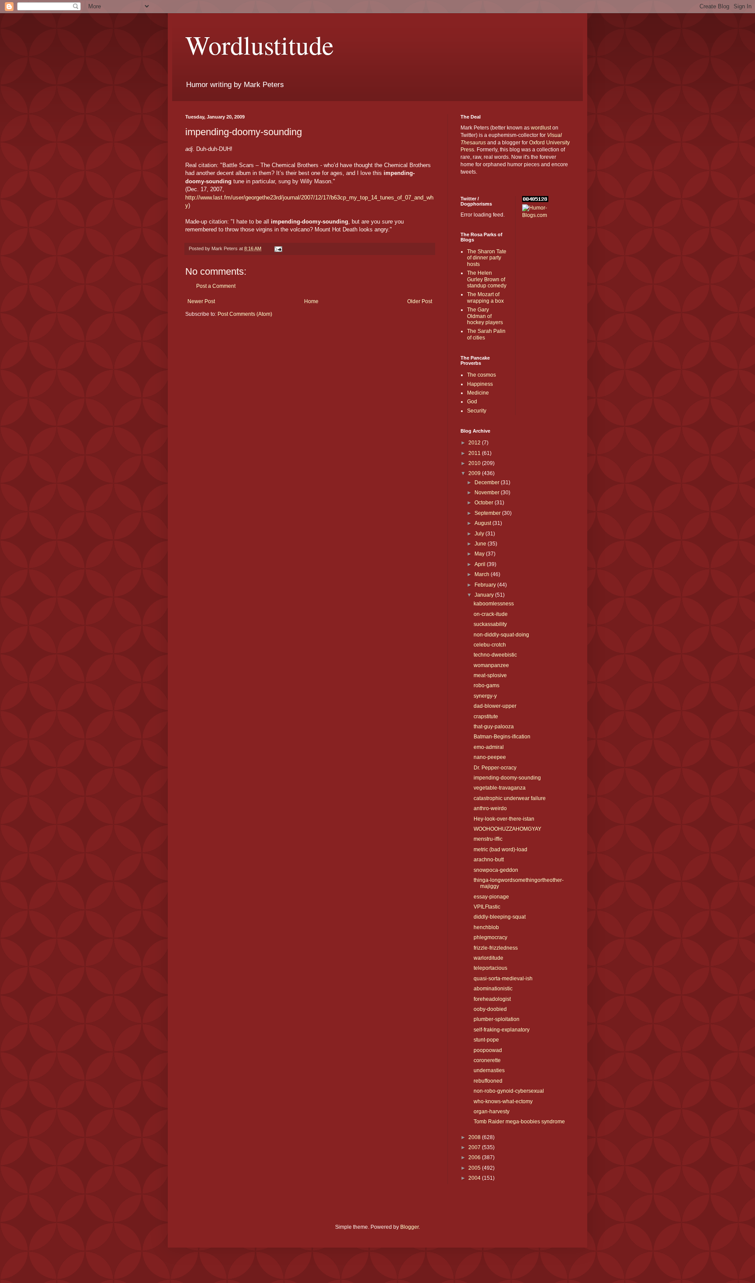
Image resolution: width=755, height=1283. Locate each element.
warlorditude (488, 958)
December (487, 482)
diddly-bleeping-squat (500, 917)
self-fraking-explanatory (502, 1030)
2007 (475, 1147)
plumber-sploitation (496, 1019)
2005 (475, 1168)
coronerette (487, 1060)
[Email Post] (278, 248)
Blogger (409, 1227)
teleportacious (490, 968)
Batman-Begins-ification (502, 737)
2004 (475, 1178)
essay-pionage (491, 897)
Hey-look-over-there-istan (504, 819)
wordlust (541, 128)
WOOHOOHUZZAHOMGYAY (507, 829)
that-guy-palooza (494, 727)
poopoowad (488, 1050)
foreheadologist (492, 999)
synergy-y (485, 696)
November (487, 492)
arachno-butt (489, 859)
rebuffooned (488, 1081)
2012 (475, 443)
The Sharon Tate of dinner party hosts (486, 257)
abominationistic (493, 989)
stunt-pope (486, 1040)
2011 (475, 453)
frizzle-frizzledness (496, 948)
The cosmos (481, 375)
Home (311, 301)
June (481, 544)
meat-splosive (490, 675)
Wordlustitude (259, 44)
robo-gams (486, 685)
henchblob (486, 927)
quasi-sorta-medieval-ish (503, 978)
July (479, 534)
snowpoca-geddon (496, 870)
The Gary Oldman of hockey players (485, 316)
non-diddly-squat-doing (501, 635)
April (480, 564)
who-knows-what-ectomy (503, 1101)
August (483, 523)
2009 (475, 473)
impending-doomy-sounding (507, 778)
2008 (475, 1137)
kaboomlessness (494, 604)
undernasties (489, 1070)
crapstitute (486, 716)
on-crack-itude (491, 614)
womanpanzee (491, 665)
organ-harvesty (491, 1111)
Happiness (480, 384)
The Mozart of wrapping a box (485, 297)
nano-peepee (490, 757)
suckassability (490, 624)
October (484, 503)
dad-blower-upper (495, 706)
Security (476, 411)
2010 (475, 463)
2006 (475, 1157)
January (484, 595)
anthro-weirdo (490, 808)
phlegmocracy (490, 937)
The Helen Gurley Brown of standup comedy (486, 279)
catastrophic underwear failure (510, 798)
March (482, 574)
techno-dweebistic (495, 655)
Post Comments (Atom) (245, 314)
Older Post (419, 301)
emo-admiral (489, 747)
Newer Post (201, 301)
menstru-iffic (488, 839)
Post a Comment (216, 286)
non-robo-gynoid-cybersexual (509, 1091)
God (472, 402)
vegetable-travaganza (500, 788)
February (485, 585)
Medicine (478, 393)
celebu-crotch (490, 645)
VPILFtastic (487, 907)
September (488, 513)
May (480, 554)
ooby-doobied (490, 1009)
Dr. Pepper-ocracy (495, 768)
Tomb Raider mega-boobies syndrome (519, 1122)
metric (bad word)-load (500, 849)
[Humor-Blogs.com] (546, 215)
